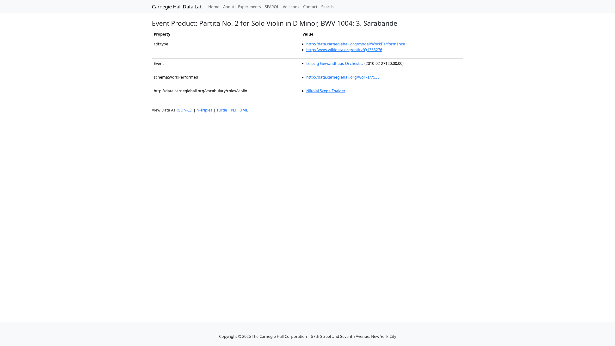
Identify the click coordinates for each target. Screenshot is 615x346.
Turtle (221, 110)
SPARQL (272, 6)
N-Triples (204, 110)
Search (327, 6)
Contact (310, 6)
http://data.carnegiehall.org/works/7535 (343, 77)
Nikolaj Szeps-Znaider (325, 90)
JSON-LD (184, 110)
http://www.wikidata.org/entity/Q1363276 (344, 49)
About (228, 6)
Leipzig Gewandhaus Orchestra (334, 63)
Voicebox (291, 6)
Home (214, 6)
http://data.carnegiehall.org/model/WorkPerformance (355, 44)
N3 (233, 110)
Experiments (249, 6)
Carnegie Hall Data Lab (177, 6)
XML (244, 110)
